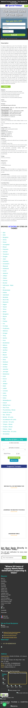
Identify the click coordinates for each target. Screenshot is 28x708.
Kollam (4, 398)
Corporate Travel (4, 593)
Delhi (6, 38)
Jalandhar (5, 369)
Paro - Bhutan (6, 414)
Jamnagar (5, 371)
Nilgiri (4, 319)
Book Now (6, 86)
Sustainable (3, 610)
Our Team (3, 580)
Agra (4, 232)
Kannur (5, 379)
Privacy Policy (4, 591)
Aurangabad (6, 244)
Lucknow (5, 357)
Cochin (5, 271)
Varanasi (5, 252)
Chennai (5, 280)
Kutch (4, 376)
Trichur (4, 309)
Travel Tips (3, 586)
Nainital (5, 338)
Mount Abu (6, 299)
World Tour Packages (6, 594)
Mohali (4, 311)
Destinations (4, 581)
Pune (4, 340)
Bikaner (5, 355)
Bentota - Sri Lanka (8, 417)
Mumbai (5, 283)
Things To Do (4, 588)
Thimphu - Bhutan (7, 424)
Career (2, 604)
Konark (5, 352)
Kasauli (5, 403)
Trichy (4, 335)
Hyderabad (6, 295)
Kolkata (5, 292)
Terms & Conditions (5, 598)
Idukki (4, 386)
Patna (4, 359)
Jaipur (4, 259)
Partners (3, 583)
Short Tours (6, 407)
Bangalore (5, 237)
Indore (4, 393)
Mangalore (5, 314)
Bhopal (5, 247)
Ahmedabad (6, 434)
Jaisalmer (5, 273)
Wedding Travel (4, 596)
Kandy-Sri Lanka (7, 412)
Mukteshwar (6, 374)
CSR (3, 608)
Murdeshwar (6, 343)
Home (3, 38)
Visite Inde (5, 616)
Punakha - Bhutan (8, 426)
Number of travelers (14, 447)
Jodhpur (5, 275)
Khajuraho (5, 249)
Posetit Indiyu (6, 618)
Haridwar (5, 364)
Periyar (5, 242)
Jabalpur (5, 383)
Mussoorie (5, 302)
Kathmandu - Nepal (8, 285)
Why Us (3, 578)
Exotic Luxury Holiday (6, 603)
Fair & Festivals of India (6, 601)
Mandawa (5, 297)
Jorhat (4, 381)
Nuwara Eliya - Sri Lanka (9, 431)
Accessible (3, 585)
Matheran (5, 331)
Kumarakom (6, 263)
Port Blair (5, 326)
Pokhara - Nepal (7, 429)
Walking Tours (6, 405)
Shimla (4, 240)
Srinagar (5, 333)
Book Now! (14, 460)
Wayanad (5, 266)
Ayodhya (5, 350)
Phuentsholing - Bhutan (9, 410)
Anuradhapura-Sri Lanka (9, 419)
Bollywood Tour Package (6, 599)
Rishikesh (5, 362)
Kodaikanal (6, 268)
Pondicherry (6, 328)
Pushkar (5, 321)
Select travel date (15, 442)
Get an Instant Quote (14, 458)
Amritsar (5, 367)
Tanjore (5, 307)
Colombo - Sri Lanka (8, 422)
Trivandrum (6, 254)
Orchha (5, 395)
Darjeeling (5, 261)
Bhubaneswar (6, 290)
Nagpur (5, 304)
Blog (2, 606)
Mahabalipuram (7, 400)
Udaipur (5, 278)
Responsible (4, 612)
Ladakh (5, 388)
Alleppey (5, 347)
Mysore (5, 316)
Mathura (5, 345)
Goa (4, 287)
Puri (4, 323)
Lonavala (5, 391)
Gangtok (5, 256)
